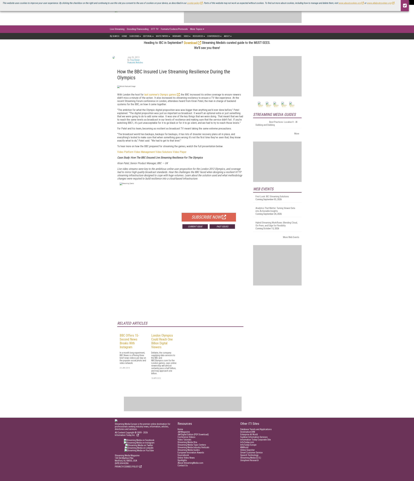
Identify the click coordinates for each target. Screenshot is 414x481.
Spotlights (182, 460)
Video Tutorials (184, 439)
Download (190, 43)
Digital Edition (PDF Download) (193, 434)
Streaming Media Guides (189, 450)
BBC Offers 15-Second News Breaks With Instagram (129, 341)
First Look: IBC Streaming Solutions (272, 196)
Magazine (184, 432)
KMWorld (244, 447)
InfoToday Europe (248, 445)
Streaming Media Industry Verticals (193, 447)
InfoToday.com (247, 442)
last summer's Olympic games (160, 94)
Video (186, 36)
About (227, 36)
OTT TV (154, 29)
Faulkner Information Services (254, 437)
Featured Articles (135, 62)
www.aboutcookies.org (349, 3)
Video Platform (125, 151)
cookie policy (193, 3)
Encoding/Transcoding (138, 29)
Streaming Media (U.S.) (250, 457)
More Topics (196, 29)
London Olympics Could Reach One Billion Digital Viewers (162, 341)
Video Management (144, 151)
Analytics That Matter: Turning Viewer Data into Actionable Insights (275, 209)
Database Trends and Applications (256, 429)
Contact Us (183, 465)
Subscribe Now (206, 217)
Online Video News (186, 457)
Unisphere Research (249, 460)
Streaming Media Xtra (187, 442)
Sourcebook (183, 455)
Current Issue (195, 226)
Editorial (147, 36)
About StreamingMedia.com (190, 463)
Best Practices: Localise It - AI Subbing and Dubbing (276, 123)
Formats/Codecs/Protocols (174, 29)
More (296, 133)
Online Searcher (247, 450)
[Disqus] (180, 279)
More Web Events (291, 237)
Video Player (179, 151)
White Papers (162, 36)
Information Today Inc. (125, 435)
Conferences (213, 36)
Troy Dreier (135, 60)
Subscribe (134, 36)
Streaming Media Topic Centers (192, 445)
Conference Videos (186, 437)
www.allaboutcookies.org (379, 3)
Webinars (176, 36)
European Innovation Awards (191, 452)
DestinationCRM (247, 432)
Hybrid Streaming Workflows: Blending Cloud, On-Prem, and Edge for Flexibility (277, 224)
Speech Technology (249, 455)
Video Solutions (163, 151)
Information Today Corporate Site (255, 439)
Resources (198, 36)
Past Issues (222, 226)
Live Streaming (117, 29)
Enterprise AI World (249, 434)
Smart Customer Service (251, 452)
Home (124, 36)
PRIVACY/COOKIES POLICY (127, 466)
